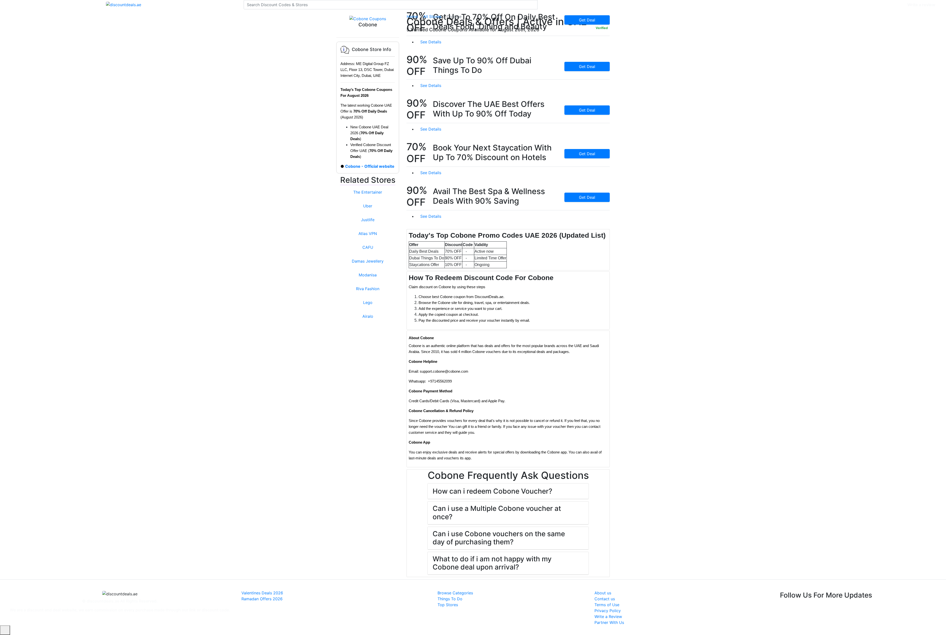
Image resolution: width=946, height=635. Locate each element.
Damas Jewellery (368, 261)
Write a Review (608, 616)
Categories (893, 4)
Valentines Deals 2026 (262, 592)
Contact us (604, 598)
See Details (431, 41)
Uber (367, 205)
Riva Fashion (367, 288)
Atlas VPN (367, 233)
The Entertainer (367, 192)
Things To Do (450, 598)
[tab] (508, 249)
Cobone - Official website (369, 166)
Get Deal (587, 66)
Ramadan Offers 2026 (262, 598)
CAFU (367, 247)
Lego (367, 302)
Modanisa (368, 274)
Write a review (921, 4)
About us (602, 592)
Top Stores (448, 604)
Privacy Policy (607, 610)
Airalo (367, 316)
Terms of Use (606, 604)
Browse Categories (455, 592)
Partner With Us (609, 622)
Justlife (367, 219)
